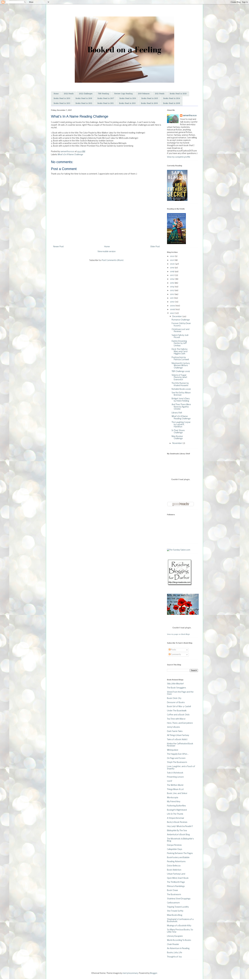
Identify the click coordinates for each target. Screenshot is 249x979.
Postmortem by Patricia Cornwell (180, 358)
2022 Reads (69, 93)
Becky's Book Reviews (177, 822)
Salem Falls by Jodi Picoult (180, 336)
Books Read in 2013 (62, 103)
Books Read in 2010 (127, 103)
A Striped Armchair (175, 818)
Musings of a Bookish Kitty (179, 926)
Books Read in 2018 (84, 98)
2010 (172, 302)
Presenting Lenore (175, 777)
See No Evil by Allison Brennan (181, 394)
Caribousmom (173, 903)
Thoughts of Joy (174, 957)
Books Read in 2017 (105, 98)
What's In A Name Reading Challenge (181, 417)
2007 (172, 313)
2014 (172, 287)
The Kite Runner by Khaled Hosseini (180, 384)
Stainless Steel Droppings (178, 899)
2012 (172, 294)
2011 (172, 298)
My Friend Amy (173, 802)
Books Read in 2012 (84, 103)
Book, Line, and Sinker (177, 793)
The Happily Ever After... (177, 754)
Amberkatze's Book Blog (178, 835)
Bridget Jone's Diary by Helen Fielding (181, 400)
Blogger (153, 973)
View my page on (178, 634)
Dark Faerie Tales (174, 731)
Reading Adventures (176, 862)
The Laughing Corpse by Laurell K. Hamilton (181, 424)
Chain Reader (173, 944)
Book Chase (172, 890)
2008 (172, 309)
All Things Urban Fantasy (178, 735)
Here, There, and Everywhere (180, 723)
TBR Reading (103, 93)
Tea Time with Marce (176, 719)
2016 (172, 279)
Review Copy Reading (123, 93)
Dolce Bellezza (173, 866)
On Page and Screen (176, 758)
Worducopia (172, 798)
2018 (172, 272)
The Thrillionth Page (176, 882)
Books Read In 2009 (149, 103)
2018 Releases (144, 93)
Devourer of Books (176, 703)
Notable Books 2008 (181, 389)
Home (56, 93)
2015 (172, 283)
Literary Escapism (175, 936)
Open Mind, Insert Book (178, 878)
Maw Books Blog (174, 915)
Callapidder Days (174, 849)
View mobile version (107, 252)
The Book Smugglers (176, 688)
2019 (172, 268)
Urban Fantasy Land (176, 874)
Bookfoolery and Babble (178, 858)
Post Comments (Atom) (113, 260)
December (177, 317)
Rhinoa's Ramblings (176, 886)
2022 (172, 256)
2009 (172, 306)
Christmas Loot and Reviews (180, 330)
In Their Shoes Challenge (178, 431)
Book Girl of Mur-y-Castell (179, 707)
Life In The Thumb (175, 814)
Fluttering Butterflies (176, 806)
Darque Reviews (174, 845)
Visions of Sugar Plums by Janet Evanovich (179, 377)
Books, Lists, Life (174, 953)
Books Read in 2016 (127, 98)
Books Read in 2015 (149, 98)
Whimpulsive (172, 750)
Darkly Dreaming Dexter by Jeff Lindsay (179, 343)
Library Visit (177, 413)
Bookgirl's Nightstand (177, 810)
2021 (172, 260)
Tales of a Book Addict (177, 740)
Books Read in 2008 (171, 103)
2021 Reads (159, 93)
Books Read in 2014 (171, 98)
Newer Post (58, 247)
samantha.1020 (190, 116)
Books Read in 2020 (178, 93)
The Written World (175, 785)
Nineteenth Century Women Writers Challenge (181, 365)
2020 (172, 264)
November (177, 443)
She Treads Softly (175, 911)
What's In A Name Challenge (70, 155)
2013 (172, 290)
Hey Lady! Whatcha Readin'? (180, 826)
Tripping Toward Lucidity (178, 907)
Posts (173, 650)
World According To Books (179, 940)
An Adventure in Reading (178, 948)
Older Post (155, 247)
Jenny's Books (173, 727)
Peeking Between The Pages (180, 853)
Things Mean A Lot (175, 789)
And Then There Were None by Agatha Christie (181, 407)
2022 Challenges (86, 93)
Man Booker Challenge (177, 437)
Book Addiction (174, 870)
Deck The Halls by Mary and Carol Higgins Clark (179, 351)
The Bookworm (174, 895)
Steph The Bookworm (177, 762)
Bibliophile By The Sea (177, 831)
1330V (169, 781)
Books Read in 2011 (105, 103)
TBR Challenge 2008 (181, 371)
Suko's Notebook (175, 773)
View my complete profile (178, 157)
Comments (175, 655)
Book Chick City (174, 698)
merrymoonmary (130, 973)
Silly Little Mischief (175, 684)
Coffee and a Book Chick (178, 715)
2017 (172, 275)
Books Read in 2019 (62, 98)
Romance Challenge (181, 320)
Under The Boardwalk (177, 711)
